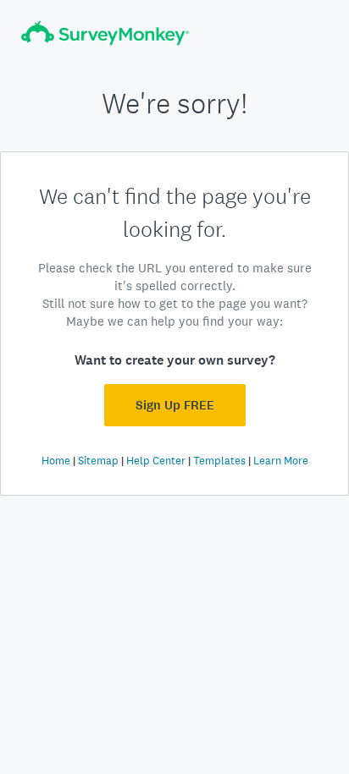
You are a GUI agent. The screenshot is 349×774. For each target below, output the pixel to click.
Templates (219, 460)
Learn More (280, 460)
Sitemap (98, 460)
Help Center (156, 460)
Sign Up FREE (175, 405)
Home (56, 460)
